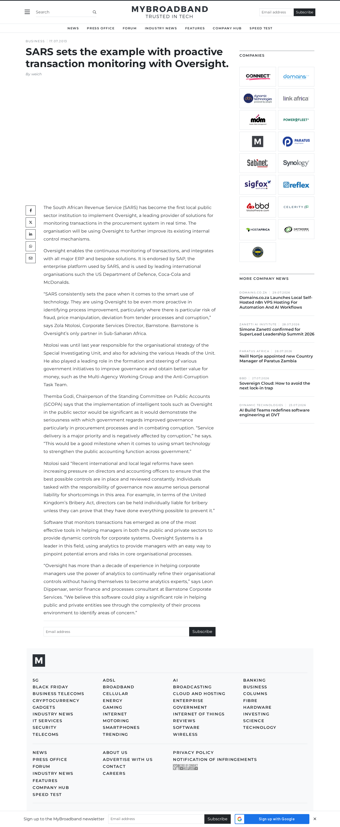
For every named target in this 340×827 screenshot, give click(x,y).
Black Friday (50, 687)
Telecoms (46, 734)
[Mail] (31, 258)
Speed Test (47, 794)
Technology (260, 727)
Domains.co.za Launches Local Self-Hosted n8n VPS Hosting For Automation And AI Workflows (275, 302)
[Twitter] (31, 222)
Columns (255, 693)
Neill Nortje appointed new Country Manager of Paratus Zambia (276, 358)
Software (186, 727)
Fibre (250, 700)
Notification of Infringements (215, 759)
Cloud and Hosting (199, 693)
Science (253, 720)
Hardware (257, 707)
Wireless (185, 734)
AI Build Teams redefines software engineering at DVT (274, 412)
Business (35, 41)
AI (175, 680)
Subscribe (304, 12)
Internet (115, 714)
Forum (130, 28)
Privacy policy (193, 752)
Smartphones (121, 727)
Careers (114, 773)
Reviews (184, 720)
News (73, 28)
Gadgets (44, 707)
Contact (114, 766)
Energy (113, 700)
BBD (243, 378)
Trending (115, 734)
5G (36, 680)
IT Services (47, 720)
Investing (256, 714)
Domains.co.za (253, 292)
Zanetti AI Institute (258, 324)
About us (115, 752)
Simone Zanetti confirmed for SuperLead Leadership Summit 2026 (276, 331)
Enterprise (188, 700)
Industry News (161, 28)
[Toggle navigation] (27, 12)
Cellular (115, 693)
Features (195, 28)
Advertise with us (128, 759)
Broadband (118, 687)
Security (45, 727)
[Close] (314, 819)
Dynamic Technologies (261, 405)
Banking (254, 680)
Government (190, 707)
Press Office (100, 28)
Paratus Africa (254, 351)
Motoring (116, 720)
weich (36, 74)
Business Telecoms (58, 693)
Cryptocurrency (56, 700)
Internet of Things (199, 714)
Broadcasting (192, 687)
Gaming (112, 707)
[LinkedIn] (31, 234)
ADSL (109, 680)
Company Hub (227, 28)
